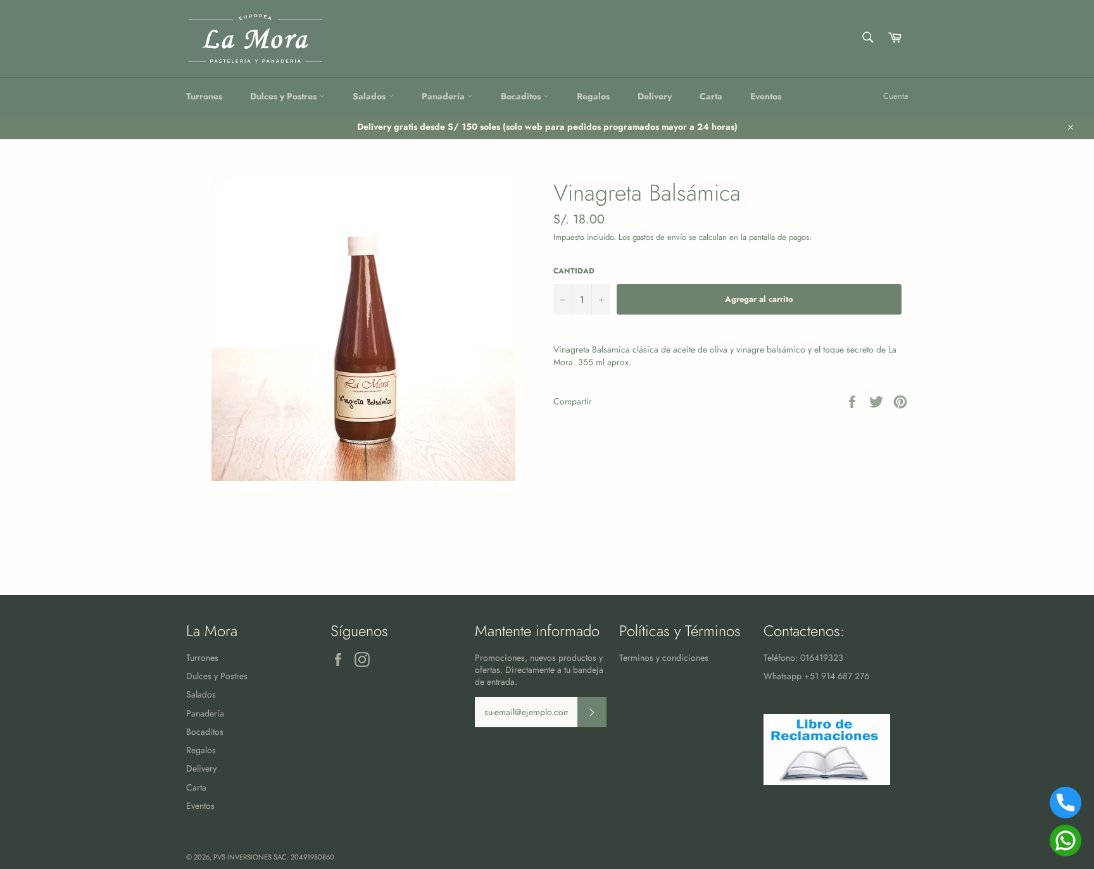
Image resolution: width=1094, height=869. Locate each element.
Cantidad (573, 271)
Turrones (204, 96)
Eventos (765, 96)
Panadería (444, 96)
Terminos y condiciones (663, 657)
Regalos (593, 96)
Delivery (655, 96)
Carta (711, 96)
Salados (370, 96)
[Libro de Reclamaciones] (827, 781)
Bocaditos (522, 96)
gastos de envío (659, 237)
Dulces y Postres (284, 96)
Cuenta (895, 96)
